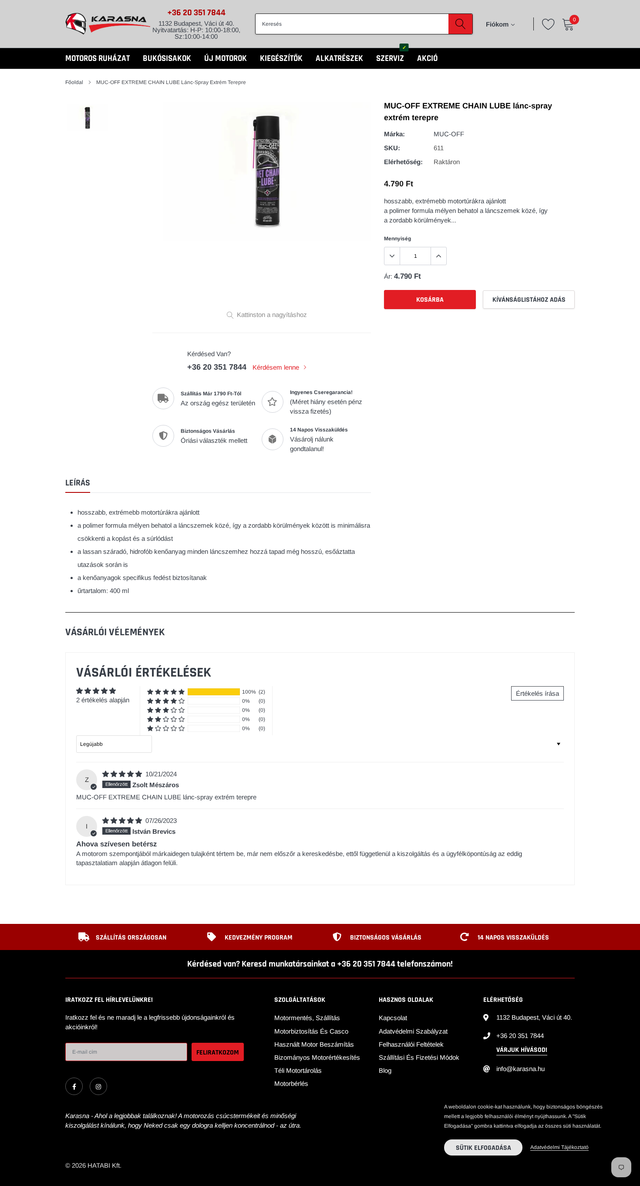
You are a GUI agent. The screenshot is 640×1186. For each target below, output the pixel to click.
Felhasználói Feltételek (411, 1044)
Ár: (388, 276)
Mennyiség (397, 239)
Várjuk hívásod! (521, 1050)
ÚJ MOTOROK (225, 58)
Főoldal (74, 82)
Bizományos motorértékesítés (317, 1057)
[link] (74, 1086)
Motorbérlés (291, 1083)
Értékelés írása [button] (537, 693)
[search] (460, 24)
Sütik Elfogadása (483, 1147)
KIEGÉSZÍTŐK (281, 58)
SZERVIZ (390, 58)
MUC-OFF (449, 134)
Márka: (394, 134)
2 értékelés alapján (102, 700)
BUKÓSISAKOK (167, 58)
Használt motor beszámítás (314, 1044)
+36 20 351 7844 (196, 12)
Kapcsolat (393, 1017)
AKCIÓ (427, 58)
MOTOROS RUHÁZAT (97, 58)
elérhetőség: (403, 161)
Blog (385, 1070)
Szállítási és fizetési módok (419, 1057)
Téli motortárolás (298, 1070)
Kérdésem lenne (277, 367)
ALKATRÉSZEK (339, 58)
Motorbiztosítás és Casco (311, 1031)
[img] (123, 774)
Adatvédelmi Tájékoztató (559, 1147)
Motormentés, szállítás (307, 1017)
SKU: (392, 148)
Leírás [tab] (77, 483)
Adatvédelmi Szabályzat (413, 1031)
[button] (166, 692)
